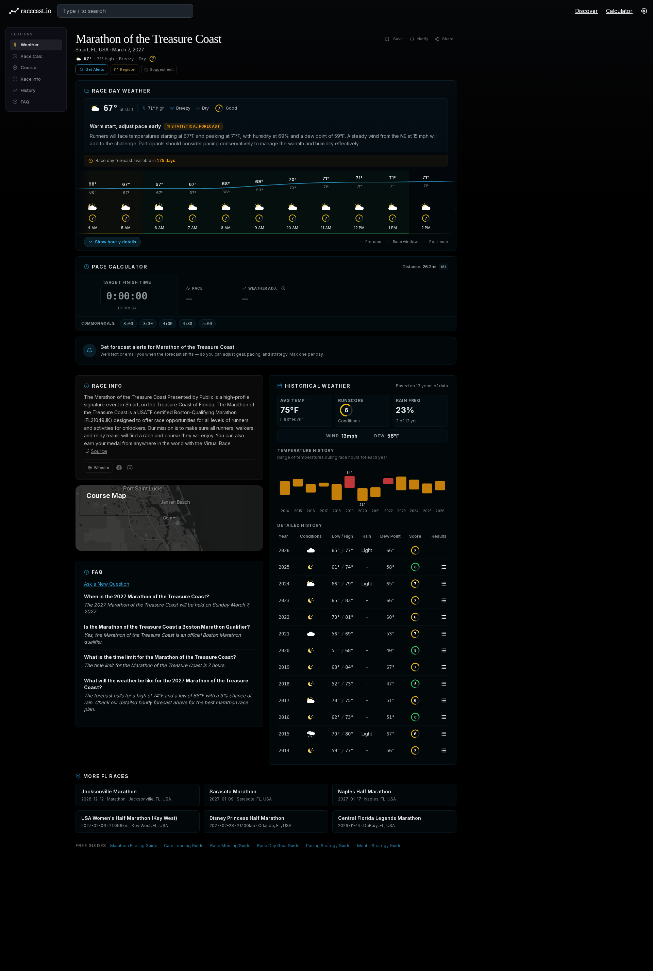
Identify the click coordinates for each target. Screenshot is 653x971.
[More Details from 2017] (286, 700)
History (28, 90)
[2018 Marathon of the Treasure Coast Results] (436, 684)
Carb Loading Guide (184, 845)
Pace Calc (32, 56)
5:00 (207, 323)
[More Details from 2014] (286, 750)
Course (28, 67)
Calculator (619, 10)
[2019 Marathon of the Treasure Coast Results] (436, 667)
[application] (362, 490)
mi (443, 267)
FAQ (25, 101)
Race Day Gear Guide (278, 845)
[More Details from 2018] (286, 683)
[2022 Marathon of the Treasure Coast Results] (436, 617)
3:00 (128, 323)
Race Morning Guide (230, 845)
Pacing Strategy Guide (328, 845)
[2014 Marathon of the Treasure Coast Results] (436, 750)
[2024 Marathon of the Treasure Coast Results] (436, 584)
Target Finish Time (126, 282)
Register (128, 69)
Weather (30, 44)
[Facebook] (119, 467)
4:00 (167, 323)
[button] (266, 351)
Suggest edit (162, 69)
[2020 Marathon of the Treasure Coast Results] (436, 650)
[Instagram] (130, 467)
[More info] (283, 288)
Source (99, 451)
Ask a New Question (106, 584)
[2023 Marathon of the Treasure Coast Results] (436, 600)
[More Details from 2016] (286, 717)
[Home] (30, 10)
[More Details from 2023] (286, 600)
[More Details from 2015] (286, 733)
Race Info (31, 79)
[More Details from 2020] (286, 650)
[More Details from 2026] (286, 550)
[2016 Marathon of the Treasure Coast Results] (436, 717)
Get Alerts (94, 69)
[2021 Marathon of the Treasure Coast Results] (436, 634)
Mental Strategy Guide (379, 845)
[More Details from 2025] (286, 567)
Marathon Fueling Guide (133, 845)
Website (101, 467)
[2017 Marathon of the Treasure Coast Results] (436, 700)
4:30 (187, 323)
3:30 (148, 323)
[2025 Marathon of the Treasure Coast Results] (436, 567)
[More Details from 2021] (286, 633)
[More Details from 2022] (286, 617)
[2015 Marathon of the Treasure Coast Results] (436, 734)
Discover (586, 10)
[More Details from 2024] (286, 583)
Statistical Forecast (195, 126)
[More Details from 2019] (286, 667)
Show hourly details (115, 241)
